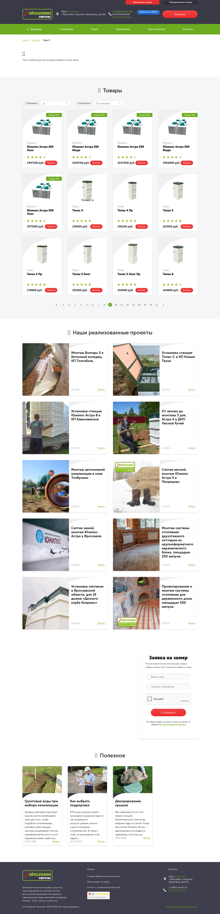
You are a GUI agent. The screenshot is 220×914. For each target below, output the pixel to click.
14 (139, 305)
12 (128, 305)
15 (145, 305)
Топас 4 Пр (125, 210)
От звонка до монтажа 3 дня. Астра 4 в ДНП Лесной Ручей (174, 417)
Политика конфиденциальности (182, 906)
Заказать (51, 163)
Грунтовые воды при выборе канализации (41, 803)
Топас (75, 206)
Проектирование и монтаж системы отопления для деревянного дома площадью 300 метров (177, 596)
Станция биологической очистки (103, 876)
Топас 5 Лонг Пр (128, 274)
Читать (101, 389)
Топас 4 (77, 210)
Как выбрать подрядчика (80, 803)
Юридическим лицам (180, 2)
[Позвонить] (110, 14)
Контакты (188, 29)
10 (116, 305)
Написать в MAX (148, 12)
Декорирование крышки (128, 803)
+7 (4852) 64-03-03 (122, 11)
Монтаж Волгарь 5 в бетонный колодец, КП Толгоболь (87, 357)
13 (133, 305)
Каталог (36, 29)
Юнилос (32, 142)
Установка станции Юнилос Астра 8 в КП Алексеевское (86, 415)
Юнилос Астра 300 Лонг (40, 212)
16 (151, 305)
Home (25, 40)
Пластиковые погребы (98, 882)
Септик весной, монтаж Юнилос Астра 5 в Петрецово (175, 476)
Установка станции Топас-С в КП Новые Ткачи (178, 357)
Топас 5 (168, 210)
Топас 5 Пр (34, 274)
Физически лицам (142, 2)
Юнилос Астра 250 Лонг (40, 148)
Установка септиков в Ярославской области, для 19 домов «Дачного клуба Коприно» (87, 594)
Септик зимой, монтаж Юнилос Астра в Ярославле (86, 532)
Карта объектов (156, 29)
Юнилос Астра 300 (130, 146)
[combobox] (55, 103)
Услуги (94, 29)
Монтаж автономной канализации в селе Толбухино (88, 474)
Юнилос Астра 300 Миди (176, 148)
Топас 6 (168, 274)
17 (157, 305)
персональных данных (174, 724)
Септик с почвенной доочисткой (103, 887)
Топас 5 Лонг (81, 274)
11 (122, 305)
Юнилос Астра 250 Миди (85, 148)
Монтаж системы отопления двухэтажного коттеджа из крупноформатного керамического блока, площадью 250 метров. (177, 542)
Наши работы (123, 29)
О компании (66, 29)
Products (36, 40)
